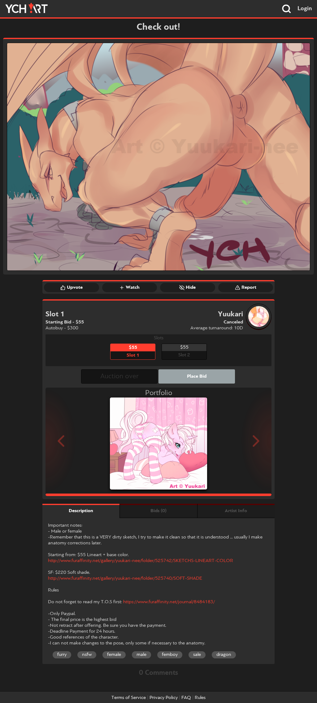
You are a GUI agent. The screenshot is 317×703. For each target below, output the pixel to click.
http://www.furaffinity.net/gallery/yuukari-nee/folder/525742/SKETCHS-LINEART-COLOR (140, 560)
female (114, 654)
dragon (223, 654)
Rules (200, 697)
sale (197, 654)
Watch (133, 287)
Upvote (75, 287)
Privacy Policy (164, 697)
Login (304, 9)
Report (248, 287)
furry (62, 654)
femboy (170, 654)
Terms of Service (128, 697)
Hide (191, 287)
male (141, 654)
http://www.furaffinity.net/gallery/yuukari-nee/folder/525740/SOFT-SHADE (125, 578)
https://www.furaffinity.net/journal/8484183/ (169, 602)
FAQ (186, 697)
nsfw (87, 654)
